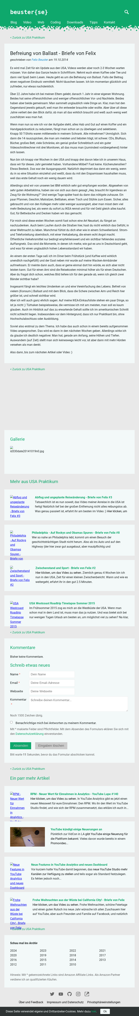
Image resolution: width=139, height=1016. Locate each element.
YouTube (61, 993)
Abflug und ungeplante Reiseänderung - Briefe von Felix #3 (73, 497)
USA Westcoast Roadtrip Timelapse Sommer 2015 (62, 603)
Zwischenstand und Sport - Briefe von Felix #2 (65, 568)
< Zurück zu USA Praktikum (27, 37)
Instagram (78, 993)
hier (93, 1011)
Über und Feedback (31, 1002)
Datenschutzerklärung (30, 734)
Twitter (52, 993)
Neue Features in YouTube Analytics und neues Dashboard (69, 864)
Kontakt (109, 22)
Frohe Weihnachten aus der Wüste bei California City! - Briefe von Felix (79, 900)
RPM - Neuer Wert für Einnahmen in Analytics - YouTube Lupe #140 (74, 794)
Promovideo (58, 843)
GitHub (69, 993)
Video (27, 22)
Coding (55, 22)
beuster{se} (29, 12)
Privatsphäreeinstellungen (103, 1002)
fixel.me (87, 993)
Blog (13, 22)
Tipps (94, 22)
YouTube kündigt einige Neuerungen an (76, 829)
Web (41, 22)
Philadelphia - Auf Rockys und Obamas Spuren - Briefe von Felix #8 (76, 532)
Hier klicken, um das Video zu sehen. (58, 572)
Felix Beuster (40, 59)
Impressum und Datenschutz (65, 1002)
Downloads (75, 22)
